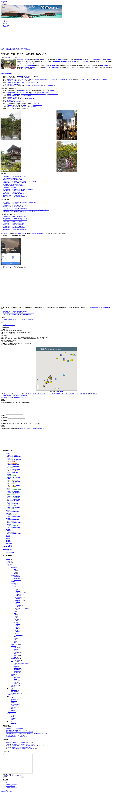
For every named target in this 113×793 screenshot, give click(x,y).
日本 (78, 394)
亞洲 (9, 565)
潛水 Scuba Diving (12, 712)
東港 (17, 620)
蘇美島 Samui (17, 672)
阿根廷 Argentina (15, 719)
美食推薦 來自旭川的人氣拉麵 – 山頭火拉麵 (13, 206)
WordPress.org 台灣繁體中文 (12, 787)
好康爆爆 (8, 559)
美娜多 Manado (17, 578)
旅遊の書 (5, 23)
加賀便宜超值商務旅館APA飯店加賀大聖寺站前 (14, 224)
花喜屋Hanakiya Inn (34, 103)
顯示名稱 (3, 415)
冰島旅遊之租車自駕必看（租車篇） (20, 742)
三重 (17, 625)
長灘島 (15, 682)
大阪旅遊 (67, 394)
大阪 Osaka (13, 394)
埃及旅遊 (8, 535)
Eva (6, 558)
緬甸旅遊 (8, 529)
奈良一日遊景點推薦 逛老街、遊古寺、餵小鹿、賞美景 (14, 48)
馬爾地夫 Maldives (15, 686)
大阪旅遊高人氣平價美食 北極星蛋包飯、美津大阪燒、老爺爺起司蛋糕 (19, 202)
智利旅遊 (8, 540)
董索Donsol (16, 680)
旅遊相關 (10, 694)
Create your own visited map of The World (12, 775)
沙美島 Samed (17, 666)
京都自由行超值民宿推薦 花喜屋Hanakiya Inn (13, 223)
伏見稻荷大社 (16, 81)
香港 (15, 573)
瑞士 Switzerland (14, 707)
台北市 (15, 589)
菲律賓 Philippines (15, 675)
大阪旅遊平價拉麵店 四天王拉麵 (10, 203)
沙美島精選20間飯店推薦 (14, 507)
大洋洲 (10, 688)
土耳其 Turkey (14, 701)
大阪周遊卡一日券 (12, 79)
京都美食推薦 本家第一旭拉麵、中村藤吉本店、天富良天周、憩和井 (19, 211)
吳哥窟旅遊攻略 (12, 515)
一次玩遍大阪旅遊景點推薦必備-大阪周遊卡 (13, 178)
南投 (15, 584)
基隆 (15, 613)
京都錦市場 (9, 84)
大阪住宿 (63, 394)
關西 (81, 394)
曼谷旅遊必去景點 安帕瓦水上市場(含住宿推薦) (17, 736)
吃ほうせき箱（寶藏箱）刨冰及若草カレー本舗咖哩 (33, 94)
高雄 (15, 642)
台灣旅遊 (8, 518)
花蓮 (15, 639)
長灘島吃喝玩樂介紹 (13, 526)
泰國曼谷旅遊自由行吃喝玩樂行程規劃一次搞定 (17, 730)
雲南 (15, 572)
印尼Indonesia (14, 575)
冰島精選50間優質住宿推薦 (14, 456)
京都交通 (29, 394)
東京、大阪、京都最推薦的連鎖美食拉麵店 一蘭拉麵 (15, 208)
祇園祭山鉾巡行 (10, 85)
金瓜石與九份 (19, 635)
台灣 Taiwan (13, 583)
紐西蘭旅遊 (8, 530)
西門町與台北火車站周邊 (22, 608)
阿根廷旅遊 (8, 537)
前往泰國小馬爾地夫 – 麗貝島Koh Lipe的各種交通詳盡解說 (19, 732)
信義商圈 (18, 591)
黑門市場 (19, 92)
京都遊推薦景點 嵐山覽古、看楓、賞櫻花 (12, 184)
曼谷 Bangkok (17, 664)
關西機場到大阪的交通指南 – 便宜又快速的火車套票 (15, 311)
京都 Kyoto (5, 394)
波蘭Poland (13, 705)
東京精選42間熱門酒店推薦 (14, 460)
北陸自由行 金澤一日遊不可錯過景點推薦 (12, 195)
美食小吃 (18, 606)
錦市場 (24, 105)
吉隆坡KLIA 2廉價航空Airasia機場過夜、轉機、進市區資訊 (25, 745)
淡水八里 (18, 633)
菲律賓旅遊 (8, 524)
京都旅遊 (39, 394)
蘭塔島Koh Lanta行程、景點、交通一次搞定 (16, 735)
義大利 (12, 708)
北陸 (10, 394)
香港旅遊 (8, 510)
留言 (2, 412)
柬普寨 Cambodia (15, 658)
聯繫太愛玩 (5, 26)
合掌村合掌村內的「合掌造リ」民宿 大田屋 (13, 226)
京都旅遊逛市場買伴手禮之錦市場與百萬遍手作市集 (15, 182)
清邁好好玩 (11, 502)
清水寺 (10, 105)
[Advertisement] (56, 37)
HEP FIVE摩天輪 (103, 79)
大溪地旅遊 (8, 541)
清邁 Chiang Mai (17, 668)
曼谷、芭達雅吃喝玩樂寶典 (14, 489)
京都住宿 (34, 394)
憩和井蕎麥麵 (15, 106)
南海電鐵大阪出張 (23, 76)
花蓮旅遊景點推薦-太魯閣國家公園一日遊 (21, 747)
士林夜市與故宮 (20, 597)
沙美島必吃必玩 (12, 505)
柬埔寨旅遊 (8, 513)
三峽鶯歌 (18, 624)
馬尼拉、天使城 (17, 683)
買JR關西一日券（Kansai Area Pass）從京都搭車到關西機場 (39, 85)
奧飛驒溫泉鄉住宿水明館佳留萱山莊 (15, 101)
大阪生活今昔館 (11, 92)
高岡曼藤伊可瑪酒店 (31, 98)
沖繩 (15, 657)
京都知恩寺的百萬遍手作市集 (13, 82)
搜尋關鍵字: (6, 777)
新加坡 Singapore (15, 644)
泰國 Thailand (14, 661)
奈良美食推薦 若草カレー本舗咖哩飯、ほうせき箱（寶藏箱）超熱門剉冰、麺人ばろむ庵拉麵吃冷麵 (26, 210)
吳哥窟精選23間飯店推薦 (14, 516)
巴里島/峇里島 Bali (18, 576)
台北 (15, 587)
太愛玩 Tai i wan (4, 3)
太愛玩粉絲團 (85, 61)
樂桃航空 (21, 59)
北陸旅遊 (51, 394)
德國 (12, 702)
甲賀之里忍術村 (12, 95)
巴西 (12, 715)
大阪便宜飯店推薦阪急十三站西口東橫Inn (12, 221)
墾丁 (17, 617)
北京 (15, 570)
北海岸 (17, 627)
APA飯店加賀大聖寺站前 (25, 95)
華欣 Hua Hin (17, 671)
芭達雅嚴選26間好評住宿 (14, 493)
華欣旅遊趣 (11, 508)
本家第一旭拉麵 (12, 108)
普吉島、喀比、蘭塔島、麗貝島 (21, 663)
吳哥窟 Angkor (17, 660)
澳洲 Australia (14, 691)
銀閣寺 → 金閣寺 (26, 82)
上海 (15, 569)
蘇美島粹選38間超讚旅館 (14, 496)
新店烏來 (18, 631)
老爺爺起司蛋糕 (84, 79)
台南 (15, 611)
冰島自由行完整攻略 (13, 455)
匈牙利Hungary (14, 699)
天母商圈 (18, 598)
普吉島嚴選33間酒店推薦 (14, 499)
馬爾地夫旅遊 (9, 543)
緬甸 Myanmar (14, 674)
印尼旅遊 (8, 478)
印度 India (13, 581)
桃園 (15, 638)
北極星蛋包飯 (26, 77)
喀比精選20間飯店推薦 (13, 500)
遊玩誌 (7, 564)
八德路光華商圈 (20, 594)
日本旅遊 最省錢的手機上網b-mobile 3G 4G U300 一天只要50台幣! (18, 319)
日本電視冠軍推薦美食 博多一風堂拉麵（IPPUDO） (15, 205)
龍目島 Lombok (17, 580)
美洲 (9, 713)
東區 (17, 603)
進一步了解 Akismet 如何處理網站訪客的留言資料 (31, 428)
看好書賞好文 (9, 562)
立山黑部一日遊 (10, 100)
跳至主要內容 (4, 1)
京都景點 (43, 394)
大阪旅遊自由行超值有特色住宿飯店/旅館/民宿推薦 (15, 216)
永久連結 (95, 394)
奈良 (76, 394)
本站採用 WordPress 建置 (6, 791)
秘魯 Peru (13, 718)
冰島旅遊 (8, 453)
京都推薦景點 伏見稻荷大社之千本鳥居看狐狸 (13, 186)
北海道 (15, 649)
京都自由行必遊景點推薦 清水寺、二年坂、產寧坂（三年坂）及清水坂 (19, 181)
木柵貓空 (18, 602)
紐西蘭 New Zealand (15, 693)
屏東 (15, 616)
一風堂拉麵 (23, 79)
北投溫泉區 (18, 595)
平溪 (17, 630)
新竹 (15, 636)
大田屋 (22, 97)
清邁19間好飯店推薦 (13, 504)
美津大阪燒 (95, 79)
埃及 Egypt (13, 723)
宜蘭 (15, 614)
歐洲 (9, 696)
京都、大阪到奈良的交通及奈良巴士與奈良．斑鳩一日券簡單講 (16, 49)
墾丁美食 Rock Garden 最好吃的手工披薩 (15, 728)
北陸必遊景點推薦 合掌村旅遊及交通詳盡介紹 (13, 193)
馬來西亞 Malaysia (15, 685)
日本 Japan (13, 646)
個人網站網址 (4, 420)
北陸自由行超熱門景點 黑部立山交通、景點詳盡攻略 (15, 197)
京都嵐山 (9, 81)
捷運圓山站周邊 (20, 600)
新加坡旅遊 (8, 474)
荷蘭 (12, 710)
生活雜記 (8, 561)
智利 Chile (13, 716)
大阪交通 (58, 394)
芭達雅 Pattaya (17, 669)
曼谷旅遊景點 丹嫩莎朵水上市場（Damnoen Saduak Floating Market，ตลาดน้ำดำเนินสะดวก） (27, 733)
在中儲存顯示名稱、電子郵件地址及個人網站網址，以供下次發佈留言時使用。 (22, 423)
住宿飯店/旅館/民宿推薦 (21, 220)
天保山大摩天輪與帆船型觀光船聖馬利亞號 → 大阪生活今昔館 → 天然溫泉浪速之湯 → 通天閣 (50, 79)
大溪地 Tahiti (14, 690)
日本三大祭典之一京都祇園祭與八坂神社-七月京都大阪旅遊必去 (18, 189)
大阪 (54, 394)
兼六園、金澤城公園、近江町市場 (16, 98)
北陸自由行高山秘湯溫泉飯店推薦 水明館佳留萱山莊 (15, 229)
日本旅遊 (8, 458)
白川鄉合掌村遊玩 (13, 97)
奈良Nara (19, 394)
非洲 (9, 721)
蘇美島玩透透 (11, 494)
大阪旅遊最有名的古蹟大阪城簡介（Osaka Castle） (14, 176)
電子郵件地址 (4, 417)
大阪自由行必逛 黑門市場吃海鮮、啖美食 (12, 179)
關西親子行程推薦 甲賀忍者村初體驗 (11, 192)
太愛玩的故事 (6, 22)
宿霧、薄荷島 (17, 677)
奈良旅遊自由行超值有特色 (9, 220)
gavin (19, 57)
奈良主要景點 (17, 94)
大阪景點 (72, 394)
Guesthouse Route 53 (53, 94)
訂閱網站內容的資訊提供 (11, 784)
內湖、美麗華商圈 (20, 592)
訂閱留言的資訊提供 (10, 786)
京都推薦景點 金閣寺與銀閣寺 (10, 187)
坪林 (17, 628)
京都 (26, 394)
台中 (15, 586)
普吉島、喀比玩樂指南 (13, 497)
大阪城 (9, 77)
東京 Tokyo (16, 655)
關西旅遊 (85, 394)
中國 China (13, 567)
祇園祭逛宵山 (34, 82)
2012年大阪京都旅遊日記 (9, 325)
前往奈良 (9, 94)
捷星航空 (27, 59)
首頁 (4, 20)
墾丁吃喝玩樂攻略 (12, 521)
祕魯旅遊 (8, 538)
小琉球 (17, 619)
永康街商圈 (18, 605)
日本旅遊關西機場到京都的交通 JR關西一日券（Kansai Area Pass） (18, 313)
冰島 (12, 697)
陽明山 (17, 609)
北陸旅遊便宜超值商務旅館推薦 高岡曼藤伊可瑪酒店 (15, 227)
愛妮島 (15, 679)
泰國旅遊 (8, 488)
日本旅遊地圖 (60, 391)
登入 (7, 782)
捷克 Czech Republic (15, 704)
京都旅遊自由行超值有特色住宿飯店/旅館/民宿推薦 (15, 218)
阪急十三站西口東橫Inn (49, 90)
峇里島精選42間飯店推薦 (14, 482)
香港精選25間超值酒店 (13, 511)
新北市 (15, 622)
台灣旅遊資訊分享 (7, 25)
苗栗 (15, 641)
